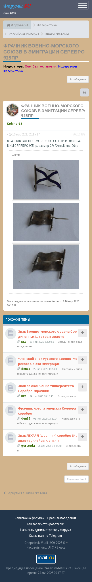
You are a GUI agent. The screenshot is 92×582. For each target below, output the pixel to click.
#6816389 (79, 134)
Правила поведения (61, 518)
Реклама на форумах (29, 518)
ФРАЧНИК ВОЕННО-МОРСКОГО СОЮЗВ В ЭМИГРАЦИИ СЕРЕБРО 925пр (44, 52)
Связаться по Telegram (45, 535)
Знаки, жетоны (67, 396)
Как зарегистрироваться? (45, 524)
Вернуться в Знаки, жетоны (26, 493)
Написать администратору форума (45, 530)
